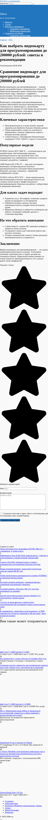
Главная (3, 40)
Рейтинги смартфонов (14, 27)
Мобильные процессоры (20, 31)
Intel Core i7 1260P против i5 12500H (15, 704)
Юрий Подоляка (12, 810)
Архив (7, 808)
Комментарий (6, 493)
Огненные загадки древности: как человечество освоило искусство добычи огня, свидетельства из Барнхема (24, 666)
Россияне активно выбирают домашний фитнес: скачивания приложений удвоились (20, 583)
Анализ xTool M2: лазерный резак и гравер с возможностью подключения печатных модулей (20, 563)
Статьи (8, 24)
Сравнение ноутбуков (14, 33)
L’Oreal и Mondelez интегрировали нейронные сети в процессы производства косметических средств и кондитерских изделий (22, 753)
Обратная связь (11, 803)
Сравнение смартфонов (20, 29)
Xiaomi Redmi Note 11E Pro (11, 793)
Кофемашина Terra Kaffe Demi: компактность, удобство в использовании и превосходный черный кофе (24, 557)
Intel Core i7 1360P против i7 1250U (15, 652)
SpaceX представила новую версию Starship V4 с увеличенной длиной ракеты (20, 597)
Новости (8, 22)
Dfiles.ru (3, 14)
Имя (2, 488)
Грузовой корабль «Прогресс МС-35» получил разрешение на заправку (19, 590)
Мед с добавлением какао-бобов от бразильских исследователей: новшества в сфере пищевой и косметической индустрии (20, 713)
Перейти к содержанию (10, 1)
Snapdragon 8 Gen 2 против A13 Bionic (16, 743)
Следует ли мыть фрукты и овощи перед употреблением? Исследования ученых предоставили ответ (22, 604)
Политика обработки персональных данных (23, 806)
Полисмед (9, 812)
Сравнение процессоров (20, 36)
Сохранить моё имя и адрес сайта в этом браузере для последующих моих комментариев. (24, 514)
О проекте (9, 801)
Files (10, 40)
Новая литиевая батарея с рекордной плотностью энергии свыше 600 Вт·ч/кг (20, 570)
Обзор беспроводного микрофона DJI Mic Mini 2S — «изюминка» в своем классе (22, 550)
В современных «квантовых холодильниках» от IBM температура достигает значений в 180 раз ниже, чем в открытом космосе (23, 613)
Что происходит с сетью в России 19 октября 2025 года (23, 659)
